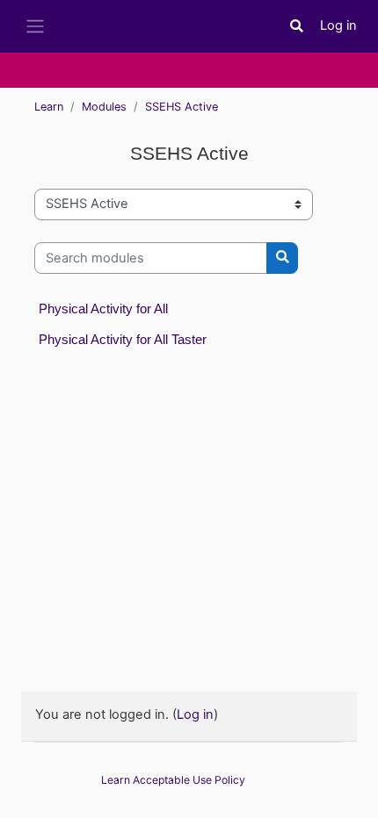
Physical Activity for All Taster (123, 339)
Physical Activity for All (103, 308)
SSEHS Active (181, 106)
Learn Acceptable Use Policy (173, 779)
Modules (104, 106)
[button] (297, 26)
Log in (338, 25)
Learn (48, 106)
